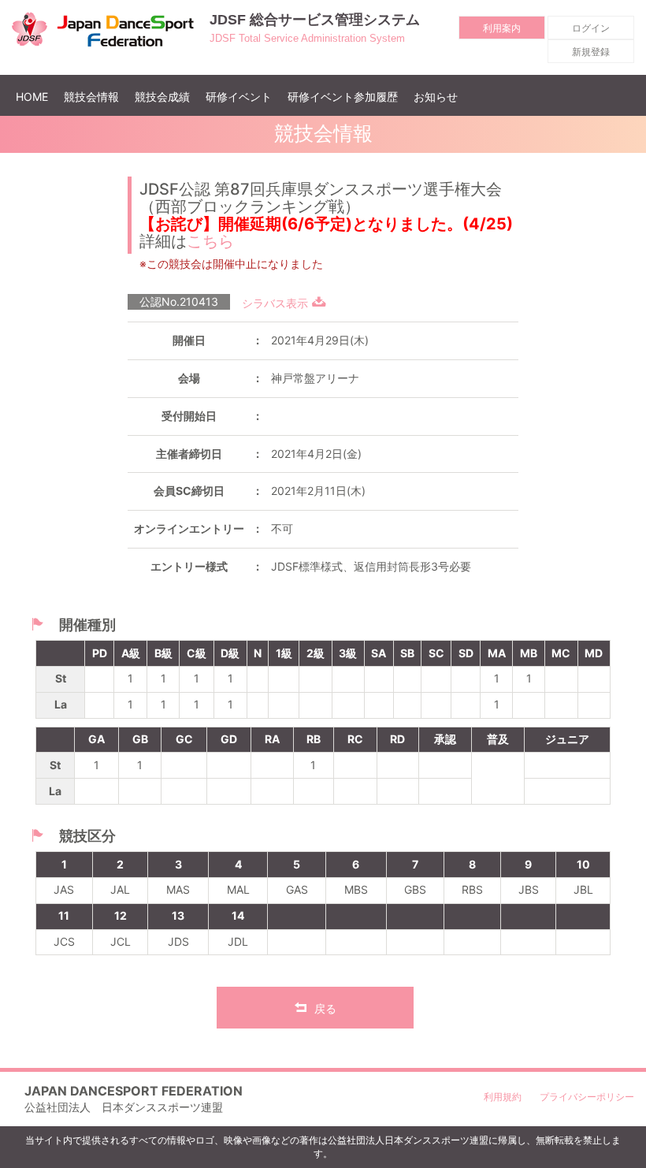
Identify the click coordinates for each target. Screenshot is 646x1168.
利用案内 (502, 28)
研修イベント (239, 96)
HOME (36, 96)
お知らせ (436, 96)
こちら (210, 241)
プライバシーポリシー (587, 1097)
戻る (325, 1008)
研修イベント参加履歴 (343, 96)
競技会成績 (162, 96)
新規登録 (591, 52)
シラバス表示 (275, 303)
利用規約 (503, 1097)
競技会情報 (91, 96)
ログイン (591, 28)
